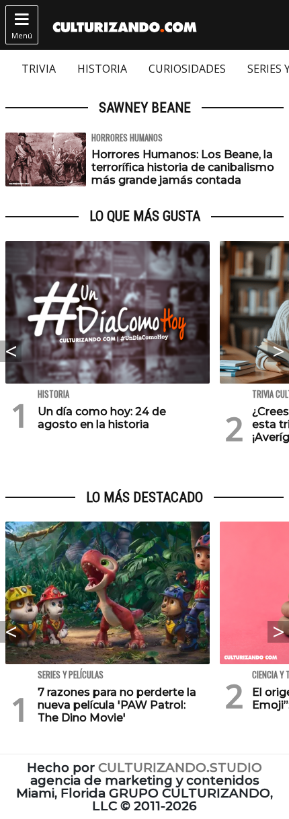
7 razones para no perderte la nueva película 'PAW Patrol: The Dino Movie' (117, 705)
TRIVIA (39, 68)
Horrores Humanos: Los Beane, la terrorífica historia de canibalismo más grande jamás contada (182, 167)
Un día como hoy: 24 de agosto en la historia (102, 418)
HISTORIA (102, 68)
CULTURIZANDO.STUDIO (180, 767)
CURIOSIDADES (187, 68)
